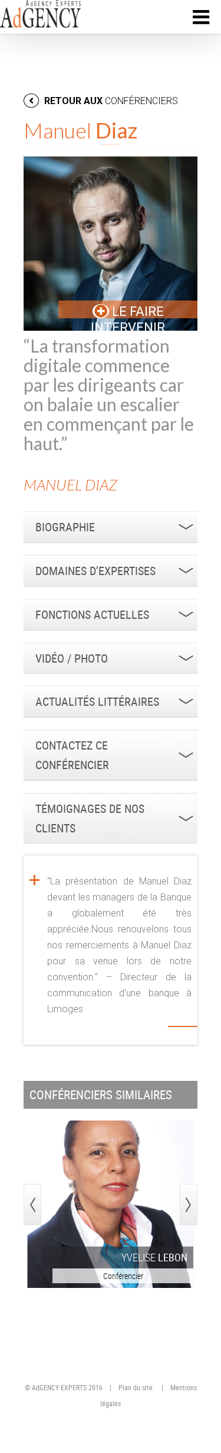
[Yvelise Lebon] (110, 1204)
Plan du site (135, 1387)
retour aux (110, 100)
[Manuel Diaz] (110, 243)
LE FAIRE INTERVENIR (128, 319)
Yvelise (154, 1257)
